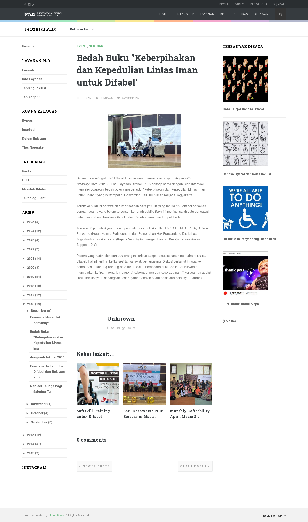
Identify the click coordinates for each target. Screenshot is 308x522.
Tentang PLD (184, 14)
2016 (30, 304)
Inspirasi (28, 129)
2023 (30, 240)
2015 (30, 434)
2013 (30, 453)
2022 (30, 249)
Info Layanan (32, 79)
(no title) (229, 321)
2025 (30, 221)
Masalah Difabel (34, 189)
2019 (30, 276)
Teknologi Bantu (35, 198)
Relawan (262, 14)
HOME (163, 14)
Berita (26, 171)
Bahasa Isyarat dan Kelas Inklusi (247, 174)
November (38, 403)
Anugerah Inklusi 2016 (47, 357)
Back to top (272, 515)
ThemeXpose (56, 515)
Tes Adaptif (31, 96)
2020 (30, 267)
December (38, 310)
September (39, 422)
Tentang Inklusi (34, 88)
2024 (30, 230)
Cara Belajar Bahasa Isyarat (243, 109)
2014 (30, 443)
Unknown (121, 318)
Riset (224, 14)
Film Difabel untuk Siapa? (242, 304)
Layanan (207, 14)
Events (27, 120)
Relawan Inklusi (82, 29)
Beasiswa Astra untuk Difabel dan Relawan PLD (47, 371)
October (37, 413)
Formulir (28, 70)
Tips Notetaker (33, 147)
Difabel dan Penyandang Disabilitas (249, 239)
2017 (30, 295)
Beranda (28, 46)
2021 (30, 258)
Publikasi (241, 14)
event (82, 46)
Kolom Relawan (34, 138)
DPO (25, 180)
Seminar (96, 46)
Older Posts (194, 466)
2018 (30, 285)
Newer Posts (95, 466)
